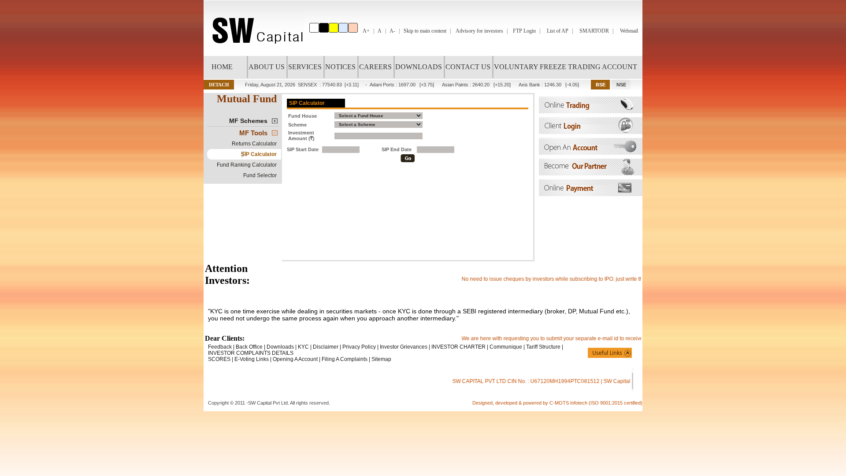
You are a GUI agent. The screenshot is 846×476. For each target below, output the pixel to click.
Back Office (249, 347)
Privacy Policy (359, 347)
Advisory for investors (479, 31)
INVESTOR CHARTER (458, 347)
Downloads (280, 347)
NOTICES (340, 67)
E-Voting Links (251, 359)
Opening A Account (295, 359)
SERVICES (305, 67)
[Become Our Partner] (590, 173)
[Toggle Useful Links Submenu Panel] (610, 353)
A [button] (380, 31)
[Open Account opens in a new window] (590, 152)
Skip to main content (425, 31)
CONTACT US (467, 67)
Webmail (629, 31)
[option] (314, 28)
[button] (219, 84)
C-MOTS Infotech (569, 402)
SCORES (219, 359)
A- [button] (392, 31)
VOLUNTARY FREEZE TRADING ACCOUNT (565, 67)
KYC (303, 347)
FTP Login (524, 31)
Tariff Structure (543, 347)
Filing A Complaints (344, 359)
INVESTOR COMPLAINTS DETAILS (250, 353)
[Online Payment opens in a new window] (590, 193)
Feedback (220, 347)
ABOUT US (267, 67)
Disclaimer (325, 347)
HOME (222, 67)
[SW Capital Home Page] (256, 53)
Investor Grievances (403, 347)
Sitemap (381, 359)
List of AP (557, 31)
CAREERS (375, 67)
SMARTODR (594, 31)
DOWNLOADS (418, 67)
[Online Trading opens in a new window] (590, 111)
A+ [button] (366, 31)
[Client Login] (590, 131)
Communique (506, 347)
